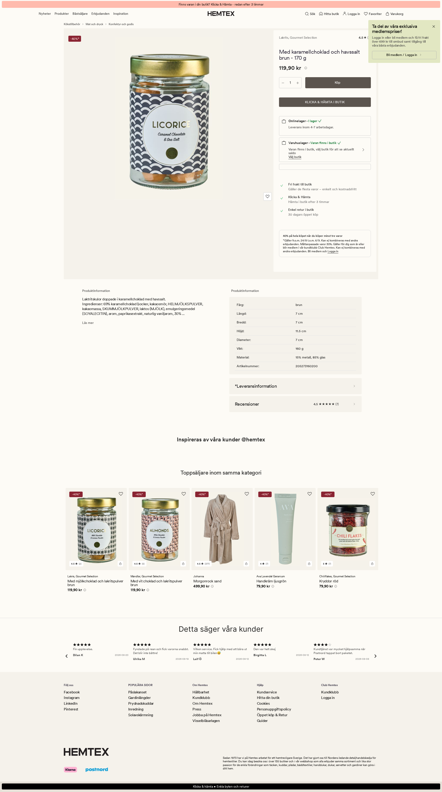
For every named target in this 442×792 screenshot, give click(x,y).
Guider (262, 721)
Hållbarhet (200, 692)
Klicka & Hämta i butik (325, 102)
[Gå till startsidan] (221, 13)
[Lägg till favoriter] (267, 196)
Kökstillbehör (72, 24)
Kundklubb (201, 697)
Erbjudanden (100, 13)
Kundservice (267, 692)
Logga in (333, 251)
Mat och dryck (94, 24)
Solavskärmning (140, 715)
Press (196, 709)
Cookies (263, 703)
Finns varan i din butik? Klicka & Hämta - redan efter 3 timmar (221, 4)
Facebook (71, 692)
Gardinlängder (139, 697)
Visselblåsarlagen (206, 721)
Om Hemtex (202, 703)
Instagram (72, 697)
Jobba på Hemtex (206, 715)
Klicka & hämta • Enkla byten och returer (221, 786)
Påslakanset (137, 692)
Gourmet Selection (303, 37)
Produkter (62, 13)
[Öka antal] (298, 82)
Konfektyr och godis (121, 24)
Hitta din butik (268, 697)
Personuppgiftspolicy (274, 709)
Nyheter (45, 13)
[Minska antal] (283, 82)
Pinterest (71, 709)
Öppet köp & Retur (272, 715)
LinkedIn (70, 703)
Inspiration (120, 13)
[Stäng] (433, 26)
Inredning (135, 709)
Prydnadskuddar (141, 703)
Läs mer (88, 323)
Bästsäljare (80, 13)
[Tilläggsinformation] (305, 69)
